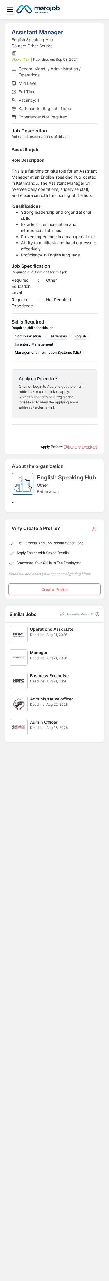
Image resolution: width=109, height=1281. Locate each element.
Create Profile (54, 589)
